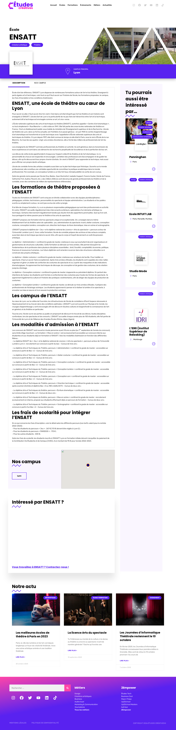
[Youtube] (151, 5)
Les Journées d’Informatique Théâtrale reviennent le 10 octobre (140, 636)
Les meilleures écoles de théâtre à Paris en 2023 (32, 634)
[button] (88, 466)
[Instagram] (133, 5)
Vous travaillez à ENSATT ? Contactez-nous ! (40, 567)
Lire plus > (20, 657)
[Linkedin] (157, 5)
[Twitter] (145, 5)
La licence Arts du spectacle (87, 633)
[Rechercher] (67, 688)
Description (18, 83)
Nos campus (40, 83)
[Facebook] (139, 5)
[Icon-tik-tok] (162, 5)
